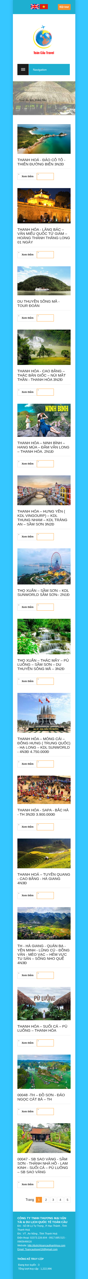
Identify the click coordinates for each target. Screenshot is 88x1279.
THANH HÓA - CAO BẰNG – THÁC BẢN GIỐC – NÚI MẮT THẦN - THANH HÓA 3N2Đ (41, 375)
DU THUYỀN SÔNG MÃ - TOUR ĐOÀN (38, 303)
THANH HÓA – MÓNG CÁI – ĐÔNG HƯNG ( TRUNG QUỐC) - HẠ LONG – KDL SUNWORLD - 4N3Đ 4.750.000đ (43, 745)
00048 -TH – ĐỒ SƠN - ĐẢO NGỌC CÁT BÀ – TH (41, 1097)
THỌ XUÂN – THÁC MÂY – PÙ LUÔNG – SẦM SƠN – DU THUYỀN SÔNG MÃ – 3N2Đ (43, 664)
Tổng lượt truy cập (28, 1268)
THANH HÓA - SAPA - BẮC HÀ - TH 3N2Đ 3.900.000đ (43, 812)
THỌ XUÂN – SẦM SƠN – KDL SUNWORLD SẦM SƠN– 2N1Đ (43, 593)
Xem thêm (28, 176)
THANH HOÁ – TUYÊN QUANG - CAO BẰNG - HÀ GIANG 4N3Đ (43, 878)
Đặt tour (64, 7)
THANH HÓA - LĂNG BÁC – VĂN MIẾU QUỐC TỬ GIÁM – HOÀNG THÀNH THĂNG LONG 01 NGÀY (43, 235)
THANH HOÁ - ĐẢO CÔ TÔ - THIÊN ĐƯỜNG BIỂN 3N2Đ (41, 162)
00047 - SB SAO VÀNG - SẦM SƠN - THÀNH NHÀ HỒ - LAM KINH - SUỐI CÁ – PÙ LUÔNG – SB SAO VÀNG (42, 1165)
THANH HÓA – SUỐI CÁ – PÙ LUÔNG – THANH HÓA (42, 1028)
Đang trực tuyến (27, 1264)
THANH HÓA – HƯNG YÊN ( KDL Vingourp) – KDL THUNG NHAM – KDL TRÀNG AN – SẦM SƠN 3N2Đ (42, 517)
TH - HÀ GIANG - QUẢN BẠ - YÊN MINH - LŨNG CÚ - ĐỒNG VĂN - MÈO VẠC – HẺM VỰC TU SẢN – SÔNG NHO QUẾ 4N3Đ (43, 954)
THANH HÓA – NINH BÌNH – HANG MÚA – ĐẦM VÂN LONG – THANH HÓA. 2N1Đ (43, 447)
